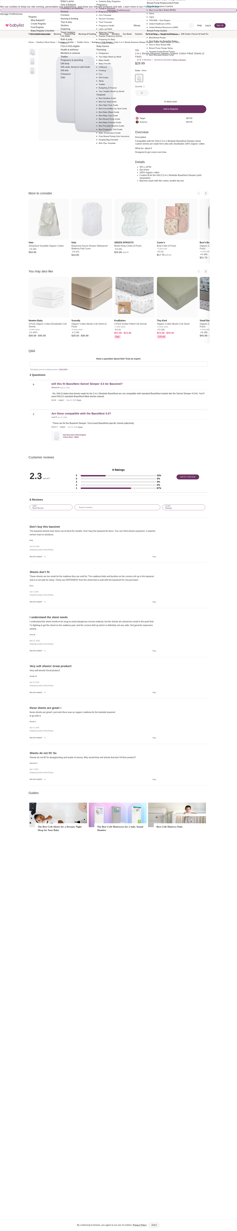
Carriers (138, 34)
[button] (118, 475)
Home (31, 42)
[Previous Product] (199, 193)
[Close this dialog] (0, 2)
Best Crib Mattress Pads (169, 826)
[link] (139, 78)
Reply (79, 400)
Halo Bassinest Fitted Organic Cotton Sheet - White (74, 436)
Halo (137, 50)
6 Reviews (146, 60)
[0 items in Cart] (230, 25)
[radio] (32, 52)
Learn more (63, 369)
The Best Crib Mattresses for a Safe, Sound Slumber (120, 828)
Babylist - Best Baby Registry (14, 25)
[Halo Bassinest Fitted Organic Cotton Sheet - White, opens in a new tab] (56, 436)
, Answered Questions (162, 60)
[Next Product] (205, 193)
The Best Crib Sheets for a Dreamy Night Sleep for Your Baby (60, 828)
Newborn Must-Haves (45, 42)
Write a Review (179, 60)
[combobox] (191, 25)
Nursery (57, 34)
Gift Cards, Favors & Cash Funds (196, 34)
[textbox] (118, 364)
